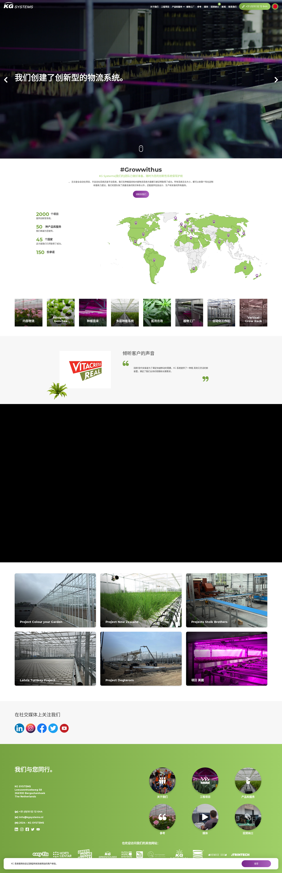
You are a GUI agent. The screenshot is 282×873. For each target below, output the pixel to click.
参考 (199, 6)
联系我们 (232, 6)
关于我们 (154, 6)
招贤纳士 (215, 6)
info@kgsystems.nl (31, 817)
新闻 (224, 6)
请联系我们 (141, 194)
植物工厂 (190, 6)
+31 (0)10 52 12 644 (256, 6)
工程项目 (165, 6)
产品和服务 (177, 6)
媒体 (206, 6)
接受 (256, 863)
